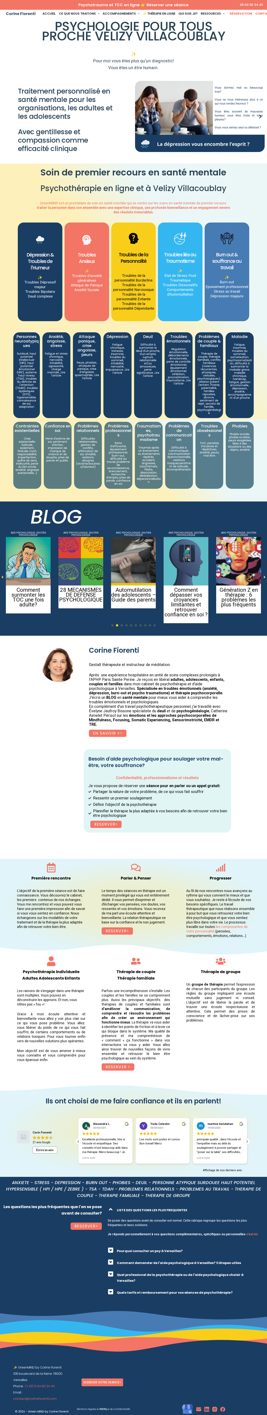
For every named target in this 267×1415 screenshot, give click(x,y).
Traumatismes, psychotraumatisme (149, 432)
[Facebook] (222, 1409)
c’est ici (252, 1234)
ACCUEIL (49, 13)
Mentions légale (86, 1409)
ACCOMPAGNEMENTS (119, 13)
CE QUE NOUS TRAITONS (77, 13)
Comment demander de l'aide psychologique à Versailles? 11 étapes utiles (179, 1263)
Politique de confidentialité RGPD (114, 1409)
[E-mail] (198, 1409)
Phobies (239, 426)
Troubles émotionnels (179, 339)
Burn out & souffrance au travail (227, 261)
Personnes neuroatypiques (27, 341)
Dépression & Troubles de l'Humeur (40, 261)
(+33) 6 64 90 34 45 (40, 1386)
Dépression (117, 336)
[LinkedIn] (206, 1409)
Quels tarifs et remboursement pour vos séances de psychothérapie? (175, 1292)
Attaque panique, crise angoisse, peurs (86, 345)
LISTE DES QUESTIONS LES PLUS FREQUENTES (152, 1210)
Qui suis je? (188, 13)
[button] (139, 116)
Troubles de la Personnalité (133, 257)
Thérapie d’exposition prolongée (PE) (133, 595)
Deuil (148, 336)
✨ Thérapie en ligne (159, 13)
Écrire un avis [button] (45, 1150)
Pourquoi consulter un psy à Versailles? (150, 1251)
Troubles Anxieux (87, 258)
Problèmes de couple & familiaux (209, 341)
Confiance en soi (58, 428)
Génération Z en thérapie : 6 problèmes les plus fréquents (81, 597)
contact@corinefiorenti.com (35, 1398)
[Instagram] (214, 1409)
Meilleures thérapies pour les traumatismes (186, 595)
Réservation (241, 13)
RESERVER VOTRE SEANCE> (102, 1382)
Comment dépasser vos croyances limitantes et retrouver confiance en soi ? (28, 602)
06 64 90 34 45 (251, 5)
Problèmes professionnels (118, 430)
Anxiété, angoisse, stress (56, 341)
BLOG (56, 516)
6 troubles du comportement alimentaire (238, 595)
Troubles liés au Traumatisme (180, 257)
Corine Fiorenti (21, 13)
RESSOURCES (211, 13)
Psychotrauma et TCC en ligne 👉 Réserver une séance (133, 5)
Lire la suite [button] (146, 1157)
